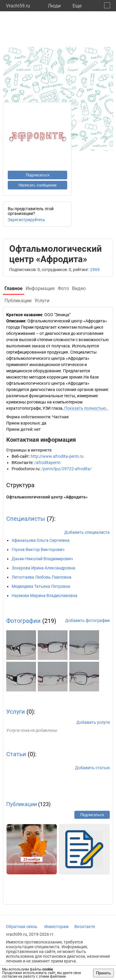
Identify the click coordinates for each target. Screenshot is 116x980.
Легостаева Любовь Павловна (41, 577)
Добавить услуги (93, 722)
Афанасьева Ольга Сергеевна (41, 540)
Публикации (21, 804)
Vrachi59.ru (18, 6)
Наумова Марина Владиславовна (44, 595)
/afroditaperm (47, 462)
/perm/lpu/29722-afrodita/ (66, 468)
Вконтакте (84, 926)
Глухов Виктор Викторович (38, 549)
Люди (54, 6)
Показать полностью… (86, 408)
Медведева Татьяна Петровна (41, 586)
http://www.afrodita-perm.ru (57, 456)
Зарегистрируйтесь (26, 219)
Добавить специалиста (87, 532)
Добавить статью (92, 767)
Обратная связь (21, 926)
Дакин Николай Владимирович (42, 558)
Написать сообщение (37, 185)
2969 (95, 269)
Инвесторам (56, 926)
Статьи (16, 754)
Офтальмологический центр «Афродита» (47, 497)
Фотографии (23, 620)
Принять (103, 973)
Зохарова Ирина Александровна (43, 568)
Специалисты (25, 518)
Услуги (15, 711)
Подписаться (37, 175)
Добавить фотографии (87, 620)
